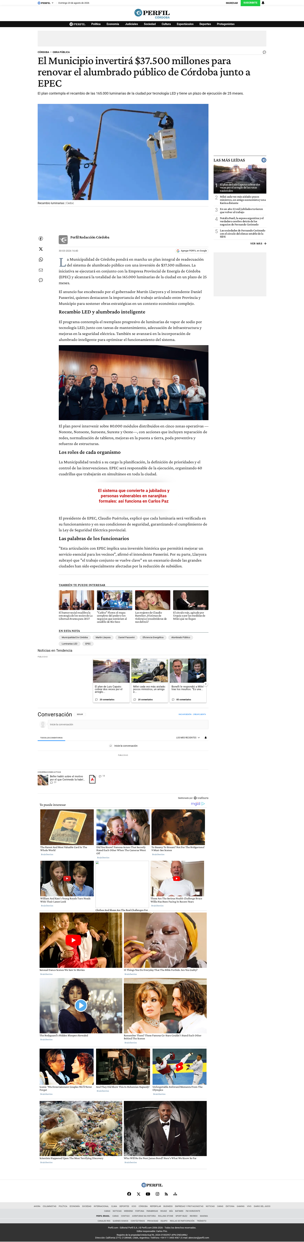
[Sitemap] (175, 1194)
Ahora (37, 1206)
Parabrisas (152, 1211)
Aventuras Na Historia (144, 1216)
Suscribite (250, 2)
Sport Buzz (181, 1216)
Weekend (128, 1211)
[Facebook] (129, 1194)
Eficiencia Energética (153, 637)
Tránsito (201, 1221)
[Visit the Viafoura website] (201, 797)
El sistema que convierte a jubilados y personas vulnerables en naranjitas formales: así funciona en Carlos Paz (133, 496)
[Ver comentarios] (263, 53)
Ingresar (232, 3)
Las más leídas (229, 160)
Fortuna (139, 1211)
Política (96, 24)
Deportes (205, 24)
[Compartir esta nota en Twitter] (41, 249)
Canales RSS (104, 1221)
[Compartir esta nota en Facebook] (41, 238)
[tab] (51, 738)
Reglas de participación (182, 1221)
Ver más (256, 243)
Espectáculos (185, 24)
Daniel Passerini (126, 637)
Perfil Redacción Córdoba (89, 237)
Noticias (210, 1206)
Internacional (101, 1206)
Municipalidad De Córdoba (75, 637)
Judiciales (131, 24)
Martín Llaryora (103, 637)
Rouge (163, 1211)
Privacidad (152, 1221)
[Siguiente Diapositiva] (205, 684)
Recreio (194, 1216)
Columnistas (49, 1206)
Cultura (166, 24)
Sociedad (150, 24)
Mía (171, 1211)
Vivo (249, 1206)
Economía (113, 24)
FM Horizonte (193, 1211)
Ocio (134, 1206)
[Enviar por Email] (41, 270)
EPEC (88, 643)
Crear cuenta (199, 714)
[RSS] (166, 1194)
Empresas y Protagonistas (189, 1206)
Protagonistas (226, 24)
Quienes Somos (120, 1221)
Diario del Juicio (262, 1206)
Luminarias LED (69, 643)
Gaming (241, 1206)
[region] (123, 756)
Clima (114, 1206)
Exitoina (230, 1206)
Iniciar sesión (185, 714)
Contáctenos (138, 1221)
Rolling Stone (165, 1216)
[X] (138, 1194)
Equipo (164, 1221)
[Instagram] (157, 1194)
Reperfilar (155, 1206)
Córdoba (143, 1206)
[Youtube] (148, 1194)
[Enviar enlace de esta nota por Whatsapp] (41, 259)
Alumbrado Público (180, 637)
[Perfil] (152, 1186)
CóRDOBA (43, 52)
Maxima (204, 1216)
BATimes (179, 1211)
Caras (220, 1206)
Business (168, 1206)
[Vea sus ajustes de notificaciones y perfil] (263, 3)
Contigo (125, 1216)
